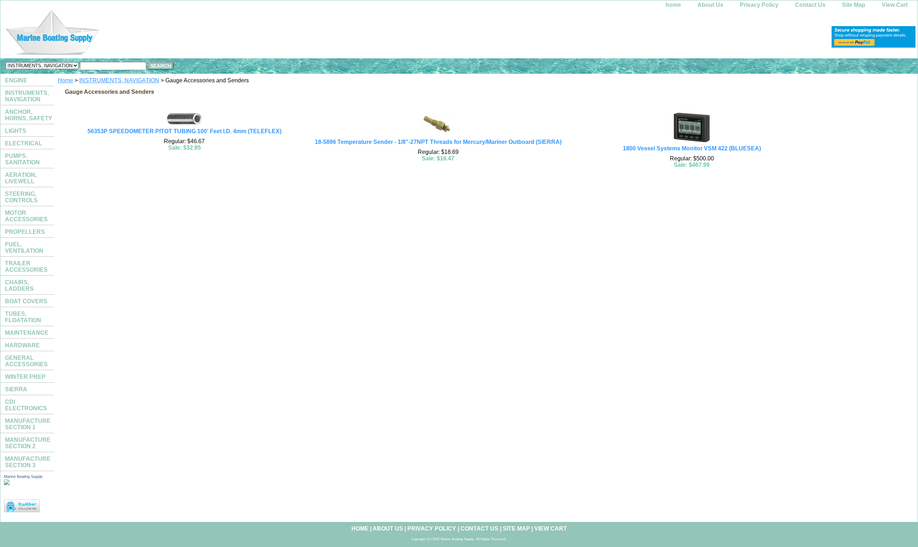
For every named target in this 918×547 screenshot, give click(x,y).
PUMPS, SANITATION (22, 159)
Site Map (853, 5)
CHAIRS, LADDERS (19, 285)
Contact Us (810, 5)
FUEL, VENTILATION (24, 247)
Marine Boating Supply (23, 476)
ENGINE (16, 80)
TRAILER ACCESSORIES (26, 266)
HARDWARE (22, 345)
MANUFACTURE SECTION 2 (28, 443)
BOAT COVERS (26, 301)
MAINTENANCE (26, 333)
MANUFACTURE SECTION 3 (28, 462)
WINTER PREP (25, 377)
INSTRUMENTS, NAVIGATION (119, 80)
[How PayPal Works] (873, 46)
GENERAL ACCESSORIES (26, 361)
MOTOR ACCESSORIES (26, 216)
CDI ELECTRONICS (26, 405)
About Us (710, 5)
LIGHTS (15, 131)
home (673, 5)
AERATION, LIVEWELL (21, 178)
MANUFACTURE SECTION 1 (28, 424)
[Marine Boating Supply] (90, 34)
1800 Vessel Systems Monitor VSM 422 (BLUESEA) (692, 148)
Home (65, 80)
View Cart (895, 5)
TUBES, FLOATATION (23, 317)
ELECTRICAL (23, 143)
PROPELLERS (25, 232)
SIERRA (16, 389)
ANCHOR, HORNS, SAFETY (28, 115)
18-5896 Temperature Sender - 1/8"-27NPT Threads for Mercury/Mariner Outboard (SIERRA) (438, 142)
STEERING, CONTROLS (21, 197)
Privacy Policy (759, 5)
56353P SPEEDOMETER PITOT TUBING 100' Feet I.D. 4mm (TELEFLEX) (184, 131)
